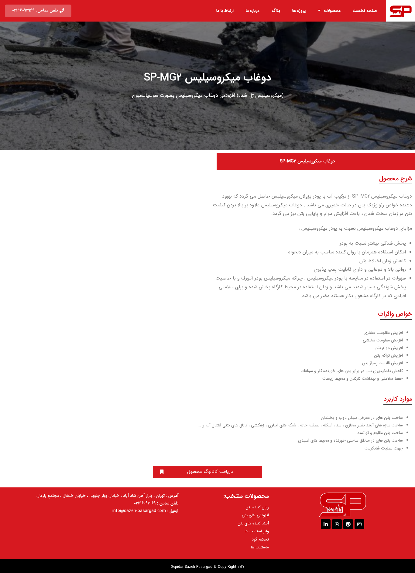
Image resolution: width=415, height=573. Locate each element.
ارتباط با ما (225, 10)
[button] (38, 11)
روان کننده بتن (257, 507)
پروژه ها (299, 10)
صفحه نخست (365, 10)
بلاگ (276, 10)
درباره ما (252, 10)
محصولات (332, 10)
